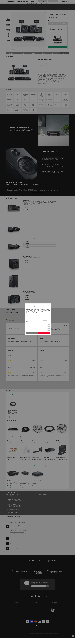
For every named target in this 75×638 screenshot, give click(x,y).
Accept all (44, 332)
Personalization (28, 328)
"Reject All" (33, 311)
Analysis (27, 324)
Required (27, 322)
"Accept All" (34, 314)
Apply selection (31, 332)
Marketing (27, 326)
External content (28, 330)
